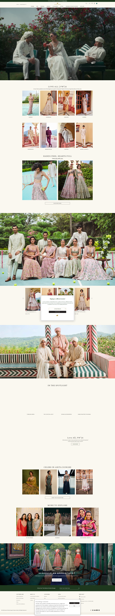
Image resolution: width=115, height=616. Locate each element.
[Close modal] (73, 297)
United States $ (57, 308)
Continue (57, 311)
